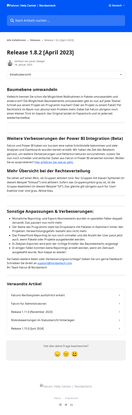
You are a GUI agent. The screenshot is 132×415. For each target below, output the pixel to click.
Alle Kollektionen (16, 40)
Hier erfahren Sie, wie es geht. (54, 162)
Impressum (71, 398)
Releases (35, 40)
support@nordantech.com (54, 263)
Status (57, 398)
